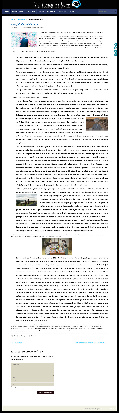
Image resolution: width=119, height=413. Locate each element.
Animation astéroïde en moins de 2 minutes (90, 343)
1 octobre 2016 (26, 28)
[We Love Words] (115, 54)
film (26, 336)
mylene (16, 28)
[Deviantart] (115, 51)
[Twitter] (115, 44)
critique (22, 336)
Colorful (16, 336)
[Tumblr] (115, 47)
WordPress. (111, 409)
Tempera (102, 409)
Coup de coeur (20, 20)
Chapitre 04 (18, 343)
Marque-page (35, 336)
